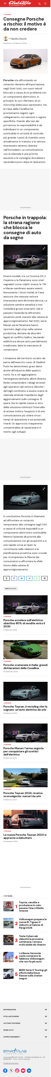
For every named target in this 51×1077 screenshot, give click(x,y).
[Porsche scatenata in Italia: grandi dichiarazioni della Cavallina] (25, 649)
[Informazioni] (46, 1009)
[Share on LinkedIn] (22, 578)
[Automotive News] (46, 1023)
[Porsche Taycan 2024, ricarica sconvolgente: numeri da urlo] (25, 777)
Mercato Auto (10, 588)
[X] (11, 1071)
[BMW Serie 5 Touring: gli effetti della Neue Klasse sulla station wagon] (8, 974)
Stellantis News (11, 1016)
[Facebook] (5, 1071)
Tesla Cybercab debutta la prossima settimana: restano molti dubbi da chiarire (32, 940)
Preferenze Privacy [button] (11, 1063)
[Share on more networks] (44, 578)
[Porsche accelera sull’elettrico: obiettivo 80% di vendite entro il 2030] (25, 604)
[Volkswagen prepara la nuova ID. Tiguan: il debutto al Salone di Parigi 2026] (8, 923)
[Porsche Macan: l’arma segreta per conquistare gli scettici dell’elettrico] (25, 733)
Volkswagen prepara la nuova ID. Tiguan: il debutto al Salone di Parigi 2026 (32, 923)
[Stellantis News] (46, 1016)
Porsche (7, 14)
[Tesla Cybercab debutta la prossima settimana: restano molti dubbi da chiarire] (8, 940)
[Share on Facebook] (14, 578)
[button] (5, 3)
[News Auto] (46, 1030)
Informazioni (9, 1010)
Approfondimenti (11, 1037)
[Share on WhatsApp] (37, 578)
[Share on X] (6, 578)
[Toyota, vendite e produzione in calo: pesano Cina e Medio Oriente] (8, 906)
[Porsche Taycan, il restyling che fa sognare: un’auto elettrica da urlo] (25, 691)
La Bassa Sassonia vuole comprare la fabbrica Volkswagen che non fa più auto (31, 957)
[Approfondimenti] (46, 1037)
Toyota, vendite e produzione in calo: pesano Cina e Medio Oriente (31, 906)
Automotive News (11, 1023)
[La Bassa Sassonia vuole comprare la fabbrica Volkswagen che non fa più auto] (8, 957)
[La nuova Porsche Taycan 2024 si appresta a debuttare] (25, 819)
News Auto (8, 1030)
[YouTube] (23, 1071)
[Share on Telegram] (29, 578)
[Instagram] (17, 1071)
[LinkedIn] (29, 1071)
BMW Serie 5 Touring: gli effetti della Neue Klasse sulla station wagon (33, 974)
